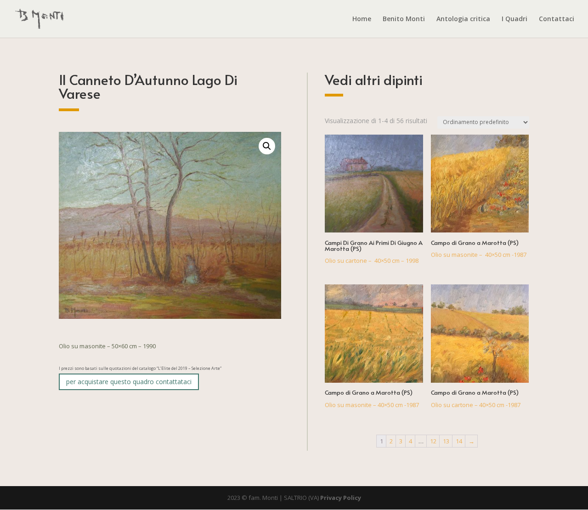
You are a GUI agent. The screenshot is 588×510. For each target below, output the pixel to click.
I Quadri (514, 19)
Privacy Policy (340, 497)
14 (459, 441)
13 (446, 441)
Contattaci (556, 19)
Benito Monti (404, 19)
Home (361, 19)
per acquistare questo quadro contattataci (129, 381)
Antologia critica (463, 19)
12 (433, 441)
